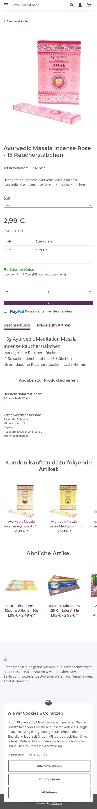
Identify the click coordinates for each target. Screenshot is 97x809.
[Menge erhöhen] (90, 291)
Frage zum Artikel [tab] (53, 325)
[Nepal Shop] (26, 5)
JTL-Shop (56, 803)
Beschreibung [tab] (17, 325)
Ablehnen (49, 792)
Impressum (15, 754)
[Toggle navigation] (6, 3)
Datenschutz (37, 754)
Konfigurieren (49, 779)
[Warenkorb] (88, 4)
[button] (73, 4)
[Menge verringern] (7, 291)
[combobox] (48, 206)
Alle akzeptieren (49, 766)
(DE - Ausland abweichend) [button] (49, 274)
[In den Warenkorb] (6, 35)
